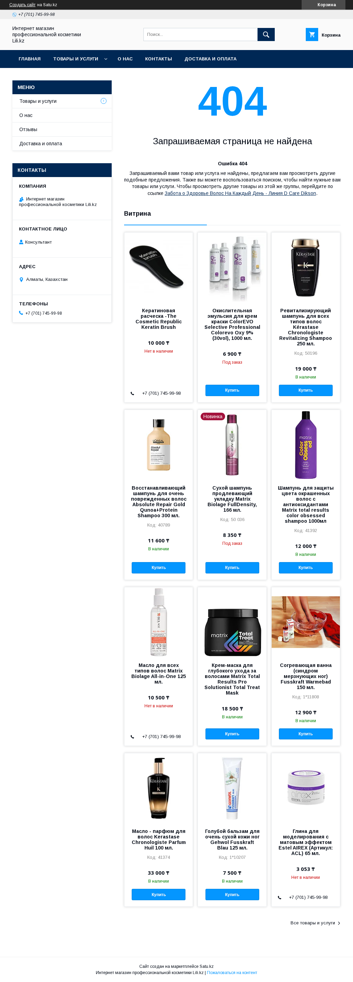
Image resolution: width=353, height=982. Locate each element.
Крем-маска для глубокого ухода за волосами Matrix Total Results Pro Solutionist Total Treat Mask (232, 679)
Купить (232, 390)
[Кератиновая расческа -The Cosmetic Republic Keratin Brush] (158, 267)
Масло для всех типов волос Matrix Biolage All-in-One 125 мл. (158, 673)
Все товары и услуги (313, 922)
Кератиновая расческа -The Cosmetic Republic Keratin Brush (158, 319)
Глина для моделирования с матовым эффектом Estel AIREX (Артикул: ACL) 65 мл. (306, 842)
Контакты (158, 58)
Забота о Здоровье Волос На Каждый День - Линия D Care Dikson (240, 193)
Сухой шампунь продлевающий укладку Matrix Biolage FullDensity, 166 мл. (232, 499)
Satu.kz (207, 966)
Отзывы (28, 129)
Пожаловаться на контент (232, 972)
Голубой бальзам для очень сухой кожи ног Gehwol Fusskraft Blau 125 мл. (232, 839)
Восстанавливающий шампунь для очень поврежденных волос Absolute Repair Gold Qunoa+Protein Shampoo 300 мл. (158, 501)
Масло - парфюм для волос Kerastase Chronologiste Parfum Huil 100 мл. (159, 839)
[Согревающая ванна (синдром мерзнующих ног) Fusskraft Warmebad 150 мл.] (306, 621)
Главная (30, 58)
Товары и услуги (75, 58)
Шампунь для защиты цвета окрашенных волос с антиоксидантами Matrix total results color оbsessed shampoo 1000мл (306, 504)
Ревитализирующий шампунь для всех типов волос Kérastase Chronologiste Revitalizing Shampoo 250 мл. (305, 327)
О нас (125, 58)
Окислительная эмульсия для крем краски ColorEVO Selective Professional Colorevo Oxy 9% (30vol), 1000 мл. (232, 324)
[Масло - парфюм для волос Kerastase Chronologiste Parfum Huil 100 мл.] (158, 787)
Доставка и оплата (210, 58)
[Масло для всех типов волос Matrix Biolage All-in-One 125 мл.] (158, 621)
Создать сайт (22, 4)
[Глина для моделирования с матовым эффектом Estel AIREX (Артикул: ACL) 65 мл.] (306, 787)
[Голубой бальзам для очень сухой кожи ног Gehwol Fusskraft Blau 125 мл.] (232, 787)
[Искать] (266, 34)
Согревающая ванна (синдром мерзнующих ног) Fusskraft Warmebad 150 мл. (306, 676)
